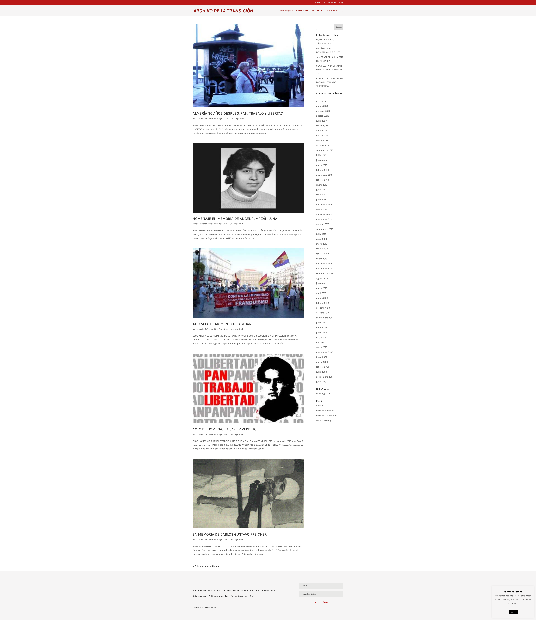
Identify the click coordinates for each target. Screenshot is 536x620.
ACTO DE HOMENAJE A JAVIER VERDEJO (225, 429)
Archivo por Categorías (323, 11)
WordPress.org (323, 420)
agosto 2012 (322, 278)
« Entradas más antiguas (206, 566)
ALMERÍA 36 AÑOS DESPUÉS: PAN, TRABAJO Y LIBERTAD (238, 113)
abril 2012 (321, 293)
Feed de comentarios (327, 415)
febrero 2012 (322, 303)
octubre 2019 (322, 145)
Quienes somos (199, 596)
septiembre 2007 (325, 376)
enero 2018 (321, 184)
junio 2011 (321, 322)
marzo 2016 (322, 194)
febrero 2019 (322, 170)
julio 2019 (321, 155)
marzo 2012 (322, 298)
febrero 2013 (322, 253)
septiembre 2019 (324, 150)
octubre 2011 (322, 312)
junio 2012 (321, 283)
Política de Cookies (513, 591)
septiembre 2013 (324, 229)
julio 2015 (321, 199)
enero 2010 (321, 347)
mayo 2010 (321, 337)
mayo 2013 (321, 243)
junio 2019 (321, 160)
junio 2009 (321, 357)
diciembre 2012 (324, 263)
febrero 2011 (322, 327)
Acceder (320, 405)
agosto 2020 (322, 116)
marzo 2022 (322, 106)
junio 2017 (321, 189)
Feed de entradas (325, 410)
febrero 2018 (322, 179)
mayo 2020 (322, 125)
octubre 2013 (322, 224)
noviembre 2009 (324, 352)
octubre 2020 (323, 111)
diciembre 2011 (323, 308)
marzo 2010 (322, 342)
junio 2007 (321, 381)
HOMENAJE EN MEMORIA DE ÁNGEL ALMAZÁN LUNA (235, 218)
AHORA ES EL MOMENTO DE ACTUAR (222, 324)
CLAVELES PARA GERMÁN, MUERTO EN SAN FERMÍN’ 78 (329, 69)
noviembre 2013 (324, 219)
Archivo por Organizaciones (294, 11)
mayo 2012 (321, 288)
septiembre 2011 (324, 317)
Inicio (317, 3)
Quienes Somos (330, 3)
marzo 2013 (322, 248)
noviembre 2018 (324, 175)
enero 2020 (322, 140)
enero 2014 (321, 209)
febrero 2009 (322, 367)
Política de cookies (239, 596)
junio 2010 (321, 332)
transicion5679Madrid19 (207, 118)
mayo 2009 (322, 362)
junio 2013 (321, 239)
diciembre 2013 (324, 214)
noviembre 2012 (324, 268)
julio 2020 (321, 120)
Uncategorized (237, 118)
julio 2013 (321, 234)
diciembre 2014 (324, 204)
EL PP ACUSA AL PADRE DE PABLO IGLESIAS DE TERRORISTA (329, 82)
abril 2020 (321, 130)
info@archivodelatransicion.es (207, 590)
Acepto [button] (513, 612)
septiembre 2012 (324, 273)
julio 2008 (321, 371)
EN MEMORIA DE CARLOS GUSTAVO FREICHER (230, 534)
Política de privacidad (218, 596)
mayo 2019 (321, 165)
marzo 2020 (322, 135)
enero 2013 (321, 258)
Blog (341, 3)
